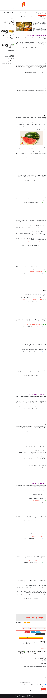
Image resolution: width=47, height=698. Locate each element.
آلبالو (44, 628)
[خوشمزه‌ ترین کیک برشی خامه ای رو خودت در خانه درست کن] (11, 27)
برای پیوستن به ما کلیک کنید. (8, 14)
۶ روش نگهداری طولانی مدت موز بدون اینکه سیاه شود (34, 324)
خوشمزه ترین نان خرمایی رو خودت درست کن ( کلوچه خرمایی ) (4, 45)
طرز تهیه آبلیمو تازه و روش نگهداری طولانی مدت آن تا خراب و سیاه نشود (31, 299)
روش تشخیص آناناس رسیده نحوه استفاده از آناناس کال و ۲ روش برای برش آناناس (32, 241)
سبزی (36, 628)
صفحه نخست (44, 0)
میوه (23, 628)
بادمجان (40, 628)
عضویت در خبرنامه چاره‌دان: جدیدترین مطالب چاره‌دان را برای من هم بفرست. (33, 690)
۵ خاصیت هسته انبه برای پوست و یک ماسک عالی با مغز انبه (4, 31)
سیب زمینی (31, 628)
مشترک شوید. (39, 686)
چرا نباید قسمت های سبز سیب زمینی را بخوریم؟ (35, 560)
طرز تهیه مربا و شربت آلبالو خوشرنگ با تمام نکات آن (34, 70)
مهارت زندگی (32, 8)
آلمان (13, 8)
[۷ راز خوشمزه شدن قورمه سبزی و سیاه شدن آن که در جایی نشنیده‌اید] (20, 653)
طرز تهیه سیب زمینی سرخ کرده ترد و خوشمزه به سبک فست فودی (35, 617)
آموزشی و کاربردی (36, 12)
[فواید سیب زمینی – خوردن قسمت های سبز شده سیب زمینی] (31, 653)
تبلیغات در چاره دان (39, 0)
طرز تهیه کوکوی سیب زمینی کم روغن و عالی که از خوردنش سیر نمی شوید (42, 658)
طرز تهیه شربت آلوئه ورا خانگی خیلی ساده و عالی (5, 21)
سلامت (21, 8)
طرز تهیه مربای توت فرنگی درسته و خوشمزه (36, 271)
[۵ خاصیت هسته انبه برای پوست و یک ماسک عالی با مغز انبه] (11, 31)
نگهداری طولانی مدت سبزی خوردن (37, 536)
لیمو (26, 628)
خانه (35, 8)
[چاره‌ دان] (23, 5)
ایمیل (45, 680)
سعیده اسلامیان (44, 20)
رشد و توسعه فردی (16, 8)
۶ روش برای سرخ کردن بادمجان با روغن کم (36, 500)
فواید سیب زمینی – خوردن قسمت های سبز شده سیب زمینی (31, 657)
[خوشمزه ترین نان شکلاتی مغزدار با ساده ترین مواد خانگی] (11, 41)
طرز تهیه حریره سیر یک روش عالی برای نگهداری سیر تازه (4, 35)
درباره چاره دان (34, 0)
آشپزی (28, 8)
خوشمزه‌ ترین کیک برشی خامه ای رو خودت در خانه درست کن (4, 27)
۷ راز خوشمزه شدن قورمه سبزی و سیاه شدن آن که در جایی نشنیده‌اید (20, 657)
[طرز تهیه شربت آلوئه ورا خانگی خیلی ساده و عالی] (11, 22)
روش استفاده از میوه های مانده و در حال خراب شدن (36, 618)
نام (45, 677)
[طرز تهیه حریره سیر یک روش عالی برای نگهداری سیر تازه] (11, 36)
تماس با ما (30, 0)
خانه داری (24, 8)
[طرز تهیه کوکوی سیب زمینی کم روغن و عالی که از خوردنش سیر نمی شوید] (41, 654)
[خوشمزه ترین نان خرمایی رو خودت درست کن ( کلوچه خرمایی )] (11, 46)
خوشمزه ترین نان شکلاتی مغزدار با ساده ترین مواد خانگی (5, 41)
